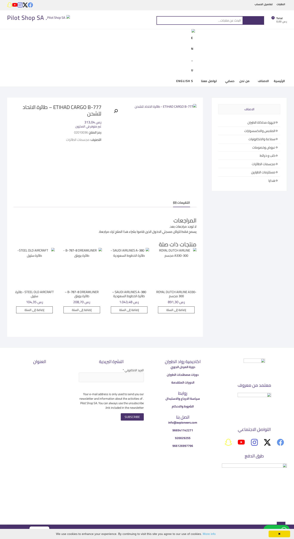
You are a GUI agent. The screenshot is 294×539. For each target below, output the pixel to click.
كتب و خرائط (267, 155)
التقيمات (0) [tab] (181, 202)
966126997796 (182, 446)
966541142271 (182, 430)
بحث (253, 20)
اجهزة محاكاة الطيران (261, 122)
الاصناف (263, 81)
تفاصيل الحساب (263, 4)
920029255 (182, 438)
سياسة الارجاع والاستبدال (183, 398)
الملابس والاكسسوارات (259, 131)
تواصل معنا (209, 81)
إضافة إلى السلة (176, 310)
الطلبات (281, 4)
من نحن (244, 81)
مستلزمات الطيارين (263, 172)
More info (209, 534)
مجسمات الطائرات (78, 140)
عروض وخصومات (263, 147)
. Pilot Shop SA (27, 18)
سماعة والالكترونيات (262, 139)
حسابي (229, 81)
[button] (116, 111)
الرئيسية (279, 81)
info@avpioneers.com (182, 422)
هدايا (271, 180)
